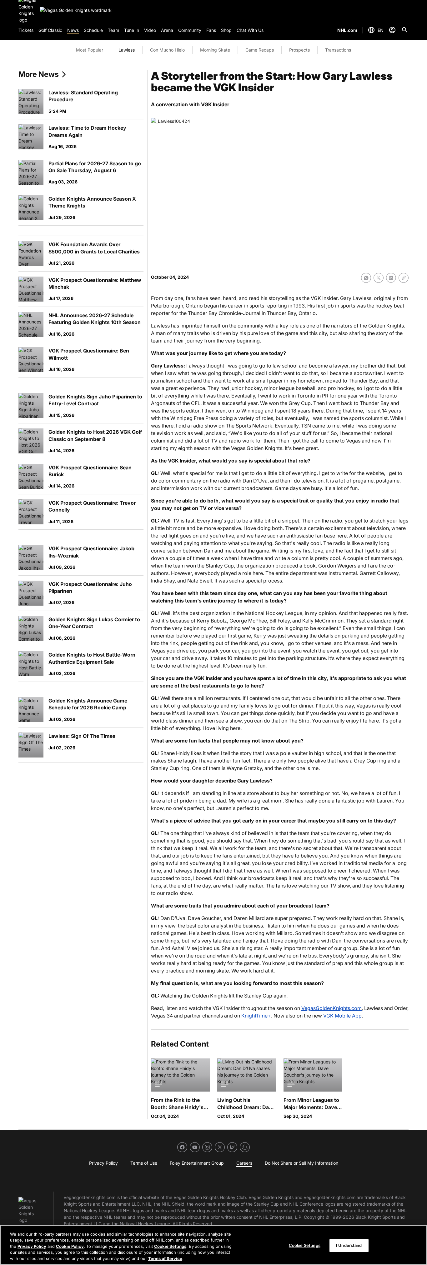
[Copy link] (404, 278)
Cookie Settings (170, 1246)
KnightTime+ (256, 1015)
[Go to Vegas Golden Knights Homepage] (76, 10)
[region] (213, 1245)
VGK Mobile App (342, 1015)
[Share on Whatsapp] (366, 278)
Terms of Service (165, 1258)
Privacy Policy (32, 1246)
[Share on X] (379, 278)
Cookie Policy (70, 1246)
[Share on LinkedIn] (391, 278)
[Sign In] (392, 30)
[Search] (405, 30)
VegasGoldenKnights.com (331, 1008)
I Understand (349, 1245)
